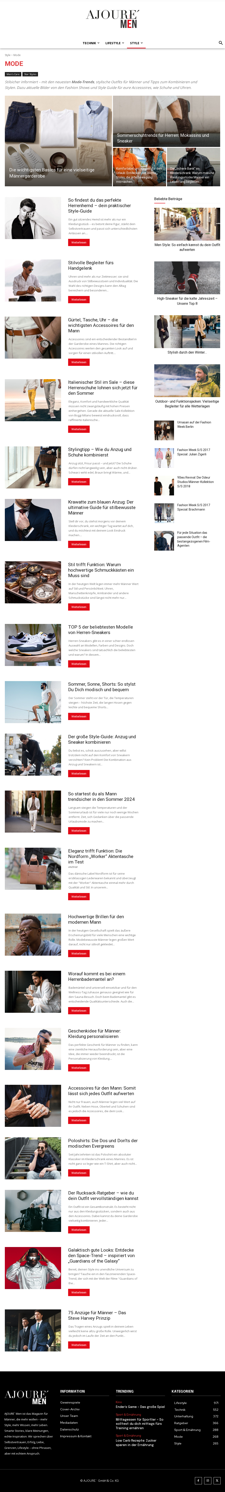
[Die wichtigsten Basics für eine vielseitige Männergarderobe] (58, 141)
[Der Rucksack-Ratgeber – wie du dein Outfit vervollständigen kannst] (33, 1211)
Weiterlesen (78, 242)
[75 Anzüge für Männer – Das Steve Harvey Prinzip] (33, 1330)
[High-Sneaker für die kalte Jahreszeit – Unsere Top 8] (187, 277)
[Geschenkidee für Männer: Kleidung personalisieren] (33, 1049)
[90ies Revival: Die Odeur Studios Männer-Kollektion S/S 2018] (164, 485)
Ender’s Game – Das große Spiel (140, 1407)
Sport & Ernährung (128, 1414)
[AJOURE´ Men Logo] (29, 1397)
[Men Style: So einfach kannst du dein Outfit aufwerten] (187, 224)
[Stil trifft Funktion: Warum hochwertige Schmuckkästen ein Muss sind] (33, 582)
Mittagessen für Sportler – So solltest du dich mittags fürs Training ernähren (139, 1424)
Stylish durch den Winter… (187, 352)
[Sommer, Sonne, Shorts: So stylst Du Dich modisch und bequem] (33, 702)
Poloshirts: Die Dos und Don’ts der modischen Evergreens (103, 1143)
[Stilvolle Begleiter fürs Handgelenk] (33, 280)
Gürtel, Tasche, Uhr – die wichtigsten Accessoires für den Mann (101, 325)
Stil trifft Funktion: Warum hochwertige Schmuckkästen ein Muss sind (101, 570)
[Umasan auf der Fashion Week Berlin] (164, 430)
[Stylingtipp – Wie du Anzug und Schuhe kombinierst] (33, 467)
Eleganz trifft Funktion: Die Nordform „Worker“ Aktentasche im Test (100, 856)
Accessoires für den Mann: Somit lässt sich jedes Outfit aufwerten (102, 1090)
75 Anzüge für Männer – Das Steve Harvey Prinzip (97, 1315)
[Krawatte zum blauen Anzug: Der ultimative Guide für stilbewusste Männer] (33, 520)
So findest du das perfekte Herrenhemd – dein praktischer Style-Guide (99, 205)
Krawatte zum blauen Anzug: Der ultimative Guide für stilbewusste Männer (102, 507)
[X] (217, 1480)
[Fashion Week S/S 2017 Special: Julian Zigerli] (164, 458)
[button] (219, 43)
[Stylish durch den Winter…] (187, 331)
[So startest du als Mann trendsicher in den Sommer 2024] (33, 812)
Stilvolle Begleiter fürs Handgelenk (91, 265)
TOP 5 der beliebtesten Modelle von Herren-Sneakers (100, 629)
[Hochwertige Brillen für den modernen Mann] (33, 935)
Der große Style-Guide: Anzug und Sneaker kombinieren (102, 739)
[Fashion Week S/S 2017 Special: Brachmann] (164, 513)
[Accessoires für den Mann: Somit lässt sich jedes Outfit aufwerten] (33, 1106)
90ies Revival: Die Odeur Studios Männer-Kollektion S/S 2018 (195, 482)
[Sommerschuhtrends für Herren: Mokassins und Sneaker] (166, 121)
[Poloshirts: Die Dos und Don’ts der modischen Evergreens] (33, 1158)
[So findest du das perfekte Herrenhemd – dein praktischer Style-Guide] (33, 218)
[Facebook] (198, 1480)
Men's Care (13, 74)
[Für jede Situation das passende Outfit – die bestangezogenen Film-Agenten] (164, 541)
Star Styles (30, 74)
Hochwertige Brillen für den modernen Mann (96, 919)
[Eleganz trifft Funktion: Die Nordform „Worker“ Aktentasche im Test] (33, 869)
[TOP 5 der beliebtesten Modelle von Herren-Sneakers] (33, 645)
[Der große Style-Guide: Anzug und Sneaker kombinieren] (33, 755)
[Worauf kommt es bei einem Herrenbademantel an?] (33, 992)
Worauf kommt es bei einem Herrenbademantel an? (96, 976)
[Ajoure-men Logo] (112, 18)
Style (8, 55)
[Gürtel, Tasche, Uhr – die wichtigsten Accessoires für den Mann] (33, 338)
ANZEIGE (73, 866)
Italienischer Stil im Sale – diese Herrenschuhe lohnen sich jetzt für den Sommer (103, 388)
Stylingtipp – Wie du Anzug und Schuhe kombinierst (100, 452)
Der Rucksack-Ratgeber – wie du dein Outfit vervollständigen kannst (103, 1195)
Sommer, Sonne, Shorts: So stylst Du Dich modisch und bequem (102, 687)
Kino (119, 1402)
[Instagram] (207, 1480)
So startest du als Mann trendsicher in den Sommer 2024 (101, 796)
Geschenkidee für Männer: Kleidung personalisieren (94, 1033)
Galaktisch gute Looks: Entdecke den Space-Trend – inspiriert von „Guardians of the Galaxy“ (101, 1255)
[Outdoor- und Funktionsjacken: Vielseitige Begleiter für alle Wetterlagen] (187, 380)
